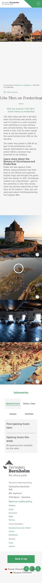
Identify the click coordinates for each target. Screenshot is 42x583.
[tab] (13, 404)
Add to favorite (12, 92)
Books (11, 509)
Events (11, 531)
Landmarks (27, 85)
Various (12, 520)
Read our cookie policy (20, 502)
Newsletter (13, 535)
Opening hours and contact (20, 528)
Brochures (13, 513)
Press (11, 543)
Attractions (17, 85)
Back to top (21, 559)
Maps (11, 516)
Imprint (12, 546)
